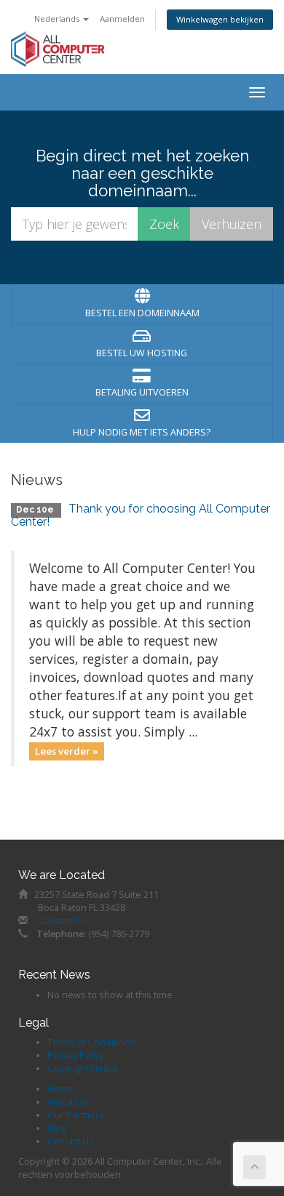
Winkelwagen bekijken (220, 19)
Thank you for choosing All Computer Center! (140, 515)
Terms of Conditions (91, 1042)
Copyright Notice (83, 1068)
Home (60, 1089)
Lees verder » (66, 751)
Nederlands (58, 18)
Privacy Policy (75, 1055)
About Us (67, 1102)
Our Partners (75, 1115)
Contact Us (62, 921)
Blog (56, 1128)
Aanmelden (122, 18)
